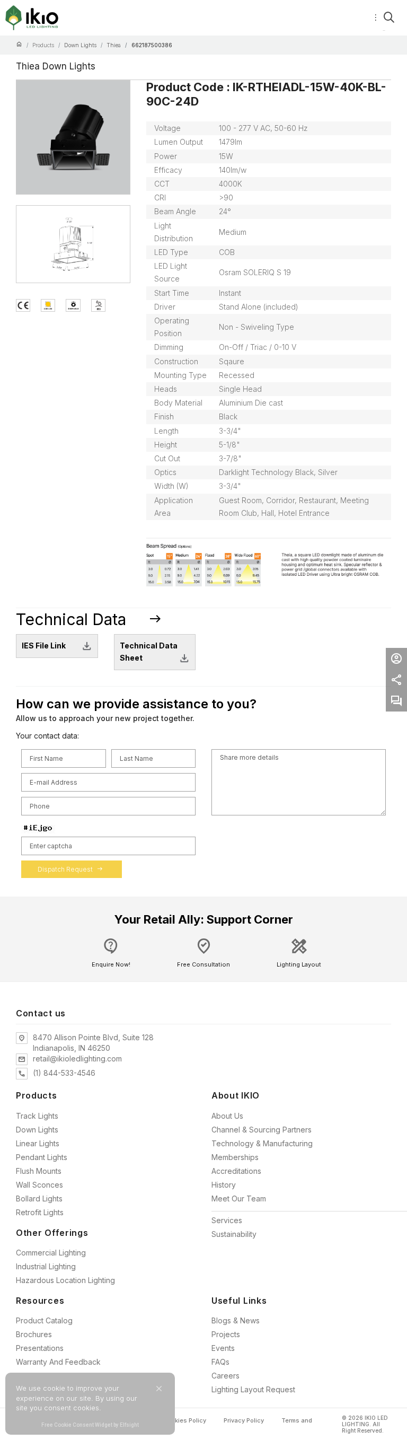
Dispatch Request (70, 869)
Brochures (34, 1334)
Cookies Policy (184, 1420)
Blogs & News (235, 1320)
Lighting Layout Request (253, 1389)
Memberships (235, 1157)
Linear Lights (37, 1143)
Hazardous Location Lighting (65, 1280)
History (223, 1184)
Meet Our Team (238, 1198)
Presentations (40, 1348)
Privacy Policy (244, 1420)
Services (226, 1220)
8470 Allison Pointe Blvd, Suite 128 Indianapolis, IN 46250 (93, 1042)
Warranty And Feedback (58, 1361)
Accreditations (236, 1170)
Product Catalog (44, 1320)
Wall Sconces (39, 1184)
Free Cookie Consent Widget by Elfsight (90, 1426)
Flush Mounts (38, 1170)
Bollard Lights (39, 1198)
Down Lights (80, 45)
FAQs (220, 1361)
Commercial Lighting (51, 1252)
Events (223, 1348)
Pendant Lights (41, 1157)
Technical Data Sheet (149, 651)
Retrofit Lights (40, 1212)
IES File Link (44, 645)
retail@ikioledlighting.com (77, 1058)
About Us (227, 1115)
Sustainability (233, 1234)
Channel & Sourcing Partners (261, 1129)
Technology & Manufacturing (262, 1143)
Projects (225, 1334)
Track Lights (37, 1115)
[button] (159, 1388)
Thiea (114, 45)
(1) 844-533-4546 (64, 1072)
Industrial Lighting (46, 1266)
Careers (225, 1375)
